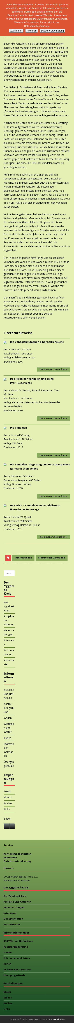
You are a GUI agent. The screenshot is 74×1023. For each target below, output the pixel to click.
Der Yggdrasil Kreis (9, 606)
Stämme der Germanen (51, 557)
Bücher (8, 803)
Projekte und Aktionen (9, 620)
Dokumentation (9, 652)
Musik (7, 791)
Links (7, 809)
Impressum (10, 857)
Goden (8, 718)
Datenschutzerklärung (18, 861)
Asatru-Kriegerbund (9, 708)
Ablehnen (31, 30)
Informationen (23, 557)
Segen (7, 818)
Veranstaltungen (9, 632)
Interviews (9, 642)
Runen (7, 738)
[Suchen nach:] (9, 573)
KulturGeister (9, 662)
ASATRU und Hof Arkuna (9, 694)
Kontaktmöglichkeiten (17, 853)
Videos (8, 797)
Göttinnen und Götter (9, 727)
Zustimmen (16, 30)
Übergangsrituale (9, 763)
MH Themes (59, 1019)
